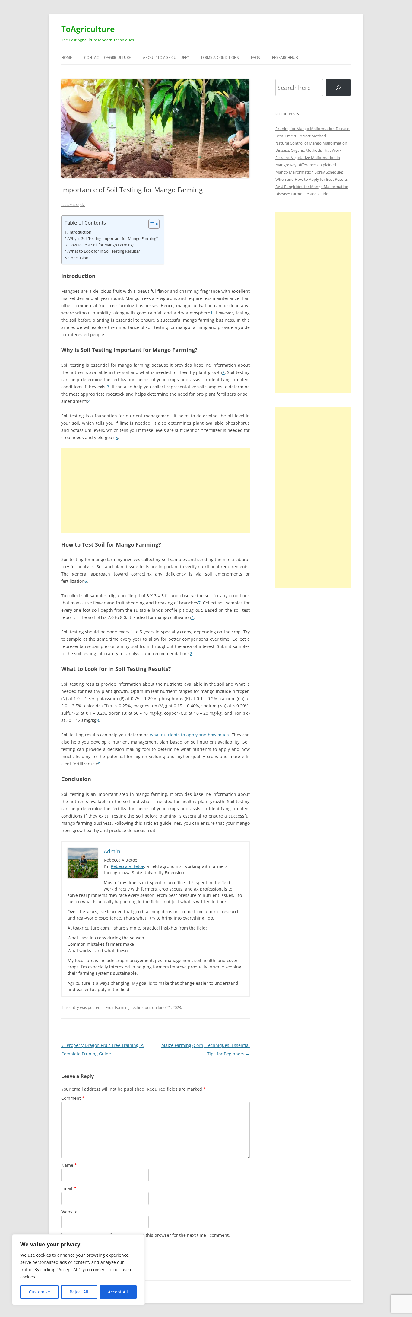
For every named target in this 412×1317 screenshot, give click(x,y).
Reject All (79, 1292)
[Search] (338, 87)
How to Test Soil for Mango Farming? (101, 244)
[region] (78, 1269)
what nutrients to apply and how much (189, 735)
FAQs (255, 57)
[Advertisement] (155, 490)
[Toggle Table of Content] (151, 224)
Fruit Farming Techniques (128, 1007)
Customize (39, 1292)
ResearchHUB (285, 57)
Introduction (79, 232)
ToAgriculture (88, 29)
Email (68, 1188)
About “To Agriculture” (166, 57)
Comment (72, 1098)
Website (69, 1212)
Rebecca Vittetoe (127, 866)
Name (69, 1165)
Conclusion (78, 257)
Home (66, 57)
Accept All (118, 1292)
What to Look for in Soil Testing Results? (104, 251)
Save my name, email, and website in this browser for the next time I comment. (149, 1235)
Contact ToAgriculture (107, 57)
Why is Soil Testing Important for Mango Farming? (113, 238)
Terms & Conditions (220, 57)
